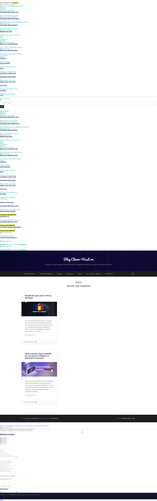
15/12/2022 (30, 402)
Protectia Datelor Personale (9, 456)
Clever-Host (12, 494)
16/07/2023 (30, 342)
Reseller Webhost (5, 471)
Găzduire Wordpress (6, 462)
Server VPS (3, 464)
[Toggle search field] (133, 274)
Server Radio (4, 467)
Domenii (2, 7)
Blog (1, 450)
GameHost (3, 39)
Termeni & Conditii (6, 455)
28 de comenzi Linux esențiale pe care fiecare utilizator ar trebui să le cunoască (38, 355)
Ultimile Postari (29, 274)
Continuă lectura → (31, 335)
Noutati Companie (46, 274)
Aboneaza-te (4, 489)
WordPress (54, 418)
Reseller (2, 41)
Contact (2, 449)
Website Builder (5, 470)
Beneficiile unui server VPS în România (38, 296)
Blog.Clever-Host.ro (78, 259)
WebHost (3, 9)
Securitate (109, 274)
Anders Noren (126, 418)
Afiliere (2, 452)
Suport (2, 57)
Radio (2, 38)
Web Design (4, 55)
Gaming (59, 274)
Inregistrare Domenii (6, 468)
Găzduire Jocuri (5, 465)
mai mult (3, 444)
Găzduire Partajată (6, 461)
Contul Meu (13, 4)
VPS (1, 36)
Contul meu (4, 453)
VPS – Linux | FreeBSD (93, 274)
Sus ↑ (134, 418)
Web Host (70, 274)
